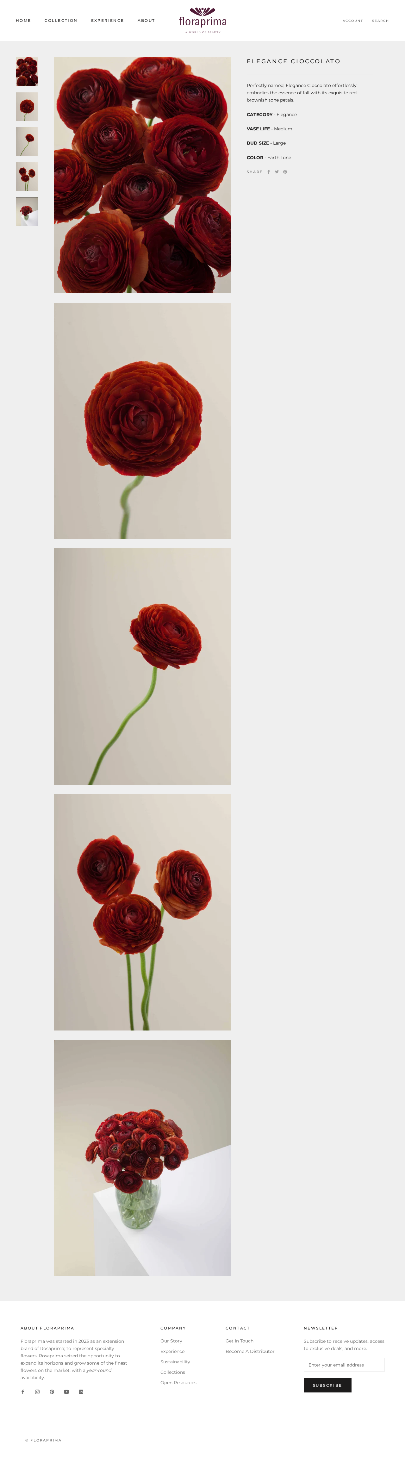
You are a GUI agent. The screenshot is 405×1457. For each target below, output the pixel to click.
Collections (172, 1372)
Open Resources (178, 1382)
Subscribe (327, 1385)
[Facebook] (269, 172)
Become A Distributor (250, 1351)
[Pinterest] (285, 172)
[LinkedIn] (81, 1391)
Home (23, 20)
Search (380, 21)
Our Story (171, 1341)
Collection (61, 20)
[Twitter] (277, 172)
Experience (107, 20)
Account (353, 21)
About (146, 20)
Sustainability (175, 1362)
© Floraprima (43, 1440)
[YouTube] (66, 1391)
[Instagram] (37, 1391)
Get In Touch (239, 1341)
